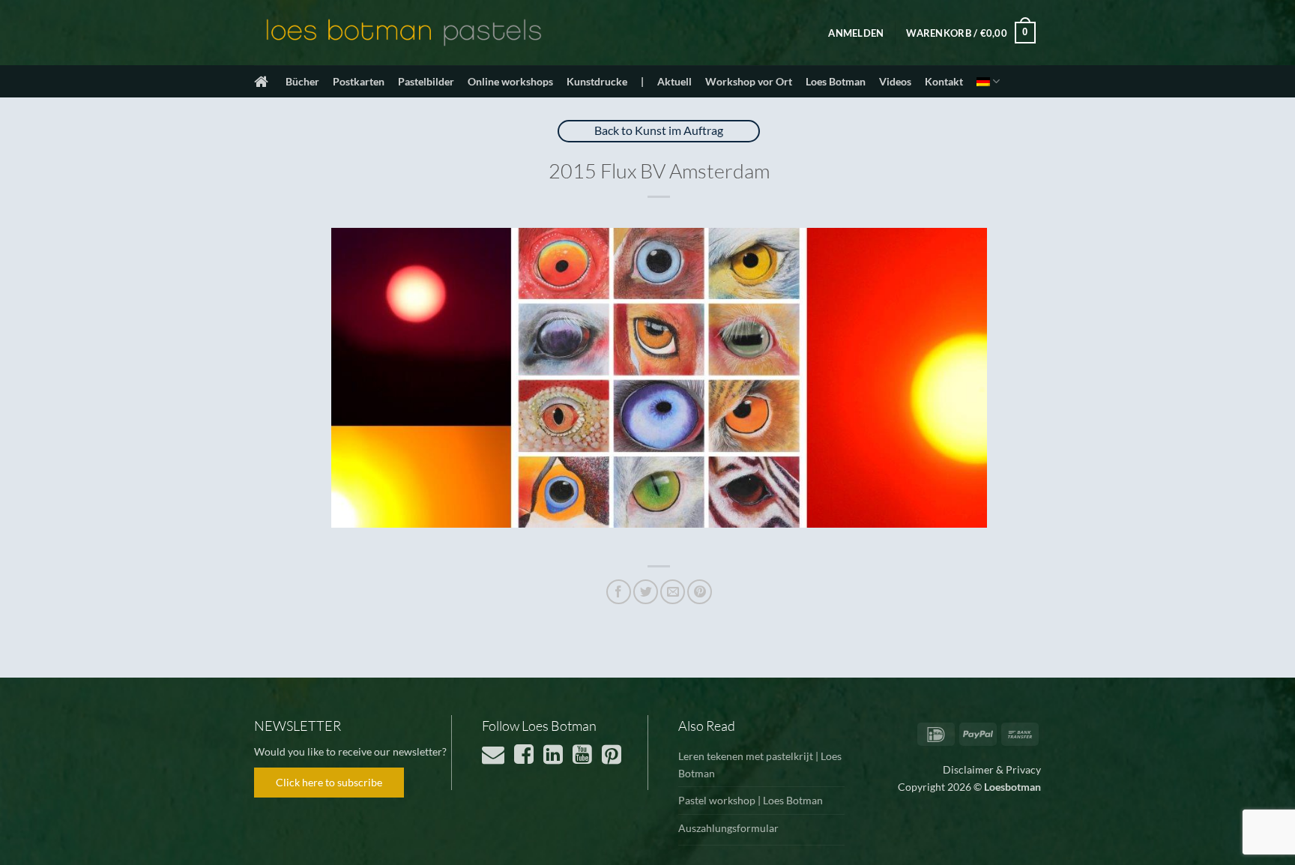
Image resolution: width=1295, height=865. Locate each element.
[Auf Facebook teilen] (618, 591)
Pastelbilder (426, 81)
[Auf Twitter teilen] (645, 591)
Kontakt (944, 81)
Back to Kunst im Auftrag (658, 130)
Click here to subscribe (329, 782)
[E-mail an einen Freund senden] (672, 591)
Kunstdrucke (597, 81)
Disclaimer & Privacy (992, 769)
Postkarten (358, 81)
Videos (895, 81)
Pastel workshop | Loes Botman (750, 800)
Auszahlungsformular (728, 828)
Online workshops (510, 81)
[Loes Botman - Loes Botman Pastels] (404, 33)
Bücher (302, 81)
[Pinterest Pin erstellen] (699, 591)
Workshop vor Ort (748, 81)
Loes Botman (836, 81)
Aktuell (674, 81)
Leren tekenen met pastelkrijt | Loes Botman (760, 765)
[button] (856, 32)
